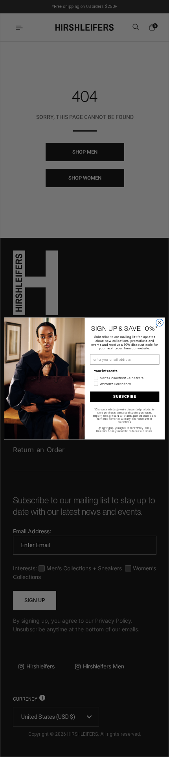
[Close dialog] (159, 322)
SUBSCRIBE (124, 396)
